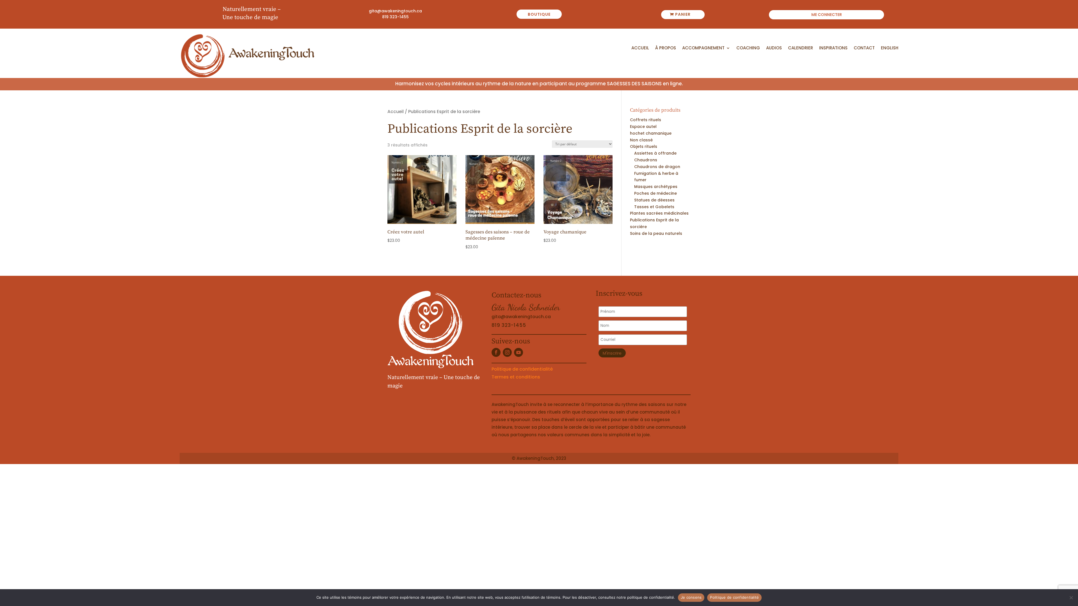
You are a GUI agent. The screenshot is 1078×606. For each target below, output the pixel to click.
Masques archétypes (655, 186)
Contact (864, 48)
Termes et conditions (516, 377)
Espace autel (643, 126)
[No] (1071, 597)
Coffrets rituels (645, 120)
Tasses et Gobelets (654, 207)
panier (683, 14)
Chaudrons (645, 160)
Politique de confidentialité (522, 369)
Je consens (691, 597)
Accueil (640, 48)
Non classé (641, 140)
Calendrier (800, 48)
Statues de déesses (654, 200)
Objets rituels (643, 146)
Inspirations (833, 48)
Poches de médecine (655, 193)
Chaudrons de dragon (657, 166)
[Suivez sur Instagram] (507, 352)
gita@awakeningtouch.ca (395, 11)
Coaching (748, 48)
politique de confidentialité (650, 597)
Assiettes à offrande (655, 153)
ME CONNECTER (826, 15)
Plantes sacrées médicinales (659, 213)
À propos (665, 48)
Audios (774, 48)
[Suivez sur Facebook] (496, 352)
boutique (539, 14)
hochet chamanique (651, 133)
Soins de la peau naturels (656, 233)
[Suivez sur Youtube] (518, 352)
